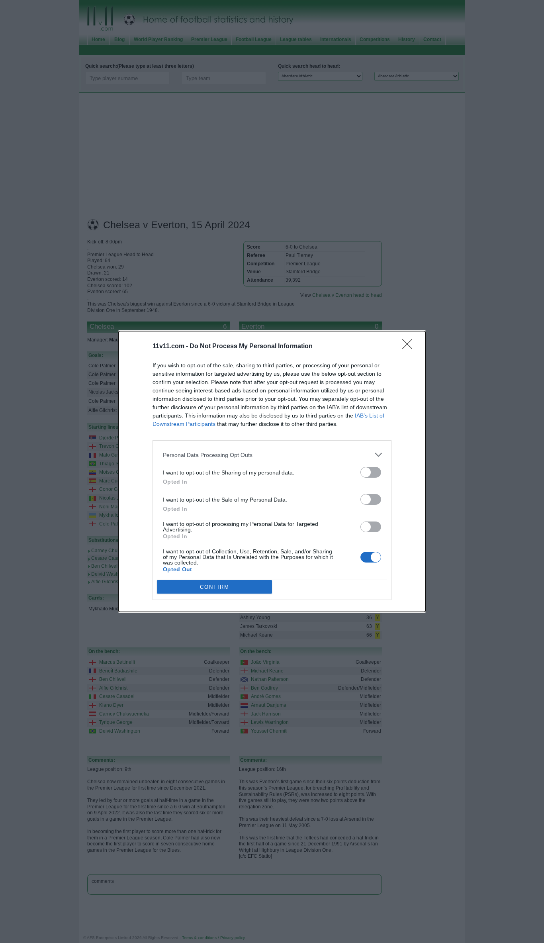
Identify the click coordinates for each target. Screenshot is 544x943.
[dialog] (272, 471)
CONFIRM (214, 587)
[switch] (370, 472)
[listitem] (272, 455)
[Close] (409, 346)
